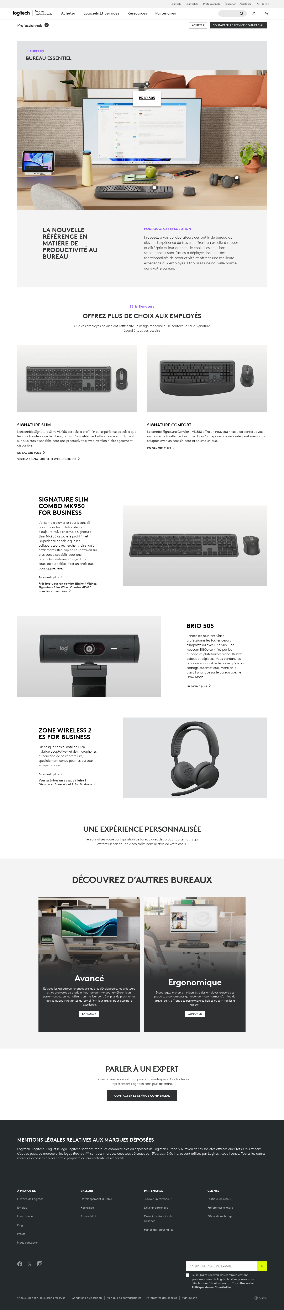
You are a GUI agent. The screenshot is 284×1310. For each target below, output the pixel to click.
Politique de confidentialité (211, 1287)
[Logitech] (35, 13)
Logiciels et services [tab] (101, 13)
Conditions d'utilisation (87, 1298)
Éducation (230, 4)
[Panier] (266, 13)
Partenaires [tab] (165, 13)
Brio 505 (147, 97)
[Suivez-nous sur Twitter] (29, 1264)
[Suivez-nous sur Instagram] (39, 1264)
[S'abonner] (262, 1266)
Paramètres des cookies (161, 1298)
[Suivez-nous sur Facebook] (19, 1264)
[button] (33, 25)
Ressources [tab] (137, 13)
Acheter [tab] (68, 13)
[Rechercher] (232, 13)
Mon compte (254, 13)
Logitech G (192, 4)
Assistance (246, 3)
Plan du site (189, 1298)
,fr (265, 3)
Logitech (176, 4)
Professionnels (211, 4)
